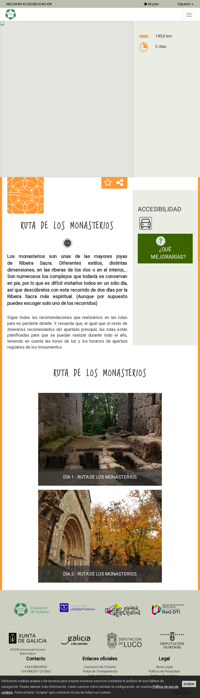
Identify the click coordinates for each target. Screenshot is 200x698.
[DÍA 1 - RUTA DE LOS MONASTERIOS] (100, 484)
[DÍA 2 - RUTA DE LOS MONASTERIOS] (100, 581)
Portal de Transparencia (100, 671)
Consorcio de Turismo (100, 667)
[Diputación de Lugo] (124, 640)
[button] (107, 183)
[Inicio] (13, 14)
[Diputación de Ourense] (172, 640)
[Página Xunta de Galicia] (28, 638)
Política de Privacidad (164, 671)
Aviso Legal (164, 667)
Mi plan (153, 4)
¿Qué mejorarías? (168, 253)
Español (184, 4)
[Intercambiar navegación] (189, 14)
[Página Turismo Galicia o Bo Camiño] (76, 641)
